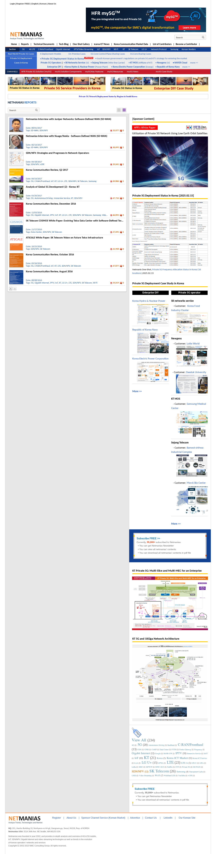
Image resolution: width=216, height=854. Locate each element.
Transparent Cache (196, 771)
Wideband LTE (169, 775)
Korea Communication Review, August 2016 (49, 271)
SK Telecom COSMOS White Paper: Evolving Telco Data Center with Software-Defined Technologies (79, 221)
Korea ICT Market (177, 758)
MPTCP (149, 767)
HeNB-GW (168, 753)
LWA (202, 763)
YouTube (181, 775)
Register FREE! (23, 4)
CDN (139, 749)
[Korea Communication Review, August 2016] (16, 271)
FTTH (174, 749)
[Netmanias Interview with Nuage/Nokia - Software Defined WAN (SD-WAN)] (16, 136)
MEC (141, 767)
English (35, 4)
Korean (43, 4)
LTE (65, 181)
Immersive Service (62, 198)
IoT (52, 181)
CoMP (154, 749)
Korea (160, 758)
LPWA (160, 763)
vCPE (42, 164)
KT (56, 181)
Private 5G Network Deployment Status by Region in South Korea (108, 96)
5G (32, 181)
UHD (134, 775)
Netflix (169, 767)
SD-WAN (34, 130)
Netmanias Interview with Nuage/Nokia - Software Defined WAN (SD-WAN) (66, 136)
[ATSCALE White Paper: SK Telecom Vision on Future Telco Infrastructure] (16, 237)
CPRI (146, 749)
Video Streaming (145, 775)
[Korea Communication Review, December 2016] (16, 204)
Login (12, 4)
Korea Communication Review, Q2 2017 (47, 170)
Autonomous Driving (44, 198)
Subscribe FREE (147, 538)
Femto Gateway (185, 749)
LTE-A (184, 762)
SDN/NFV (44, 130)
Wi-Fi (95, 283)
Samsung (92, 181)
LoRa (134, 767)
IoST (206, 753)
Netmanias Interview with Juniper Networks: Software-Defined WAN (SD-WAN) (68, 119)
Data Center (36, 232)
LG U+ (60, 181)
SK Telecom (82, 181)
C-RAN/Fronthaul (42, 181)
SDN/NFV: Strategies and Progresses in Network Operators (57, 153)
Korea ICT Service (200, 758)
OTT (177, 767)
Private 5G (186, 767)
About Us (52, 4)
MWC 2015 (159, 767)
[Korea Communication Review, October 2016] (16, 254)
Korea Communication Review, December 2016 (51, 204)
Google (157, 753)
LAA (136, 763)
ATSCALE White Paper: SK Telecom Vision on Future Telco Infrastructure (64, 238)
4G (133, 745)
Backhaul (170, 745)
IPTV (52, 215)
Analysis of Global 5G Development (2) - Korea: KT (53, 187)
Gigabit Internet (42, 215)
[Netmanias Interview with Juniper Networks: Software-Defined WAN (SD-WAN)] (16, 119)
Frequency (198, 749)
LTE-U (194, 763)
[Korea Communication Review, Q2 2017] (16, 170)
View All (139, 739)
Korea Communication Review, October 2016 (50, 254)
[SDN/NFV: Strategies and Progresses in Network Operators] (16, 153)
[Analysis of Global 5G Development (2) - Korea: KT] (16, 187)
